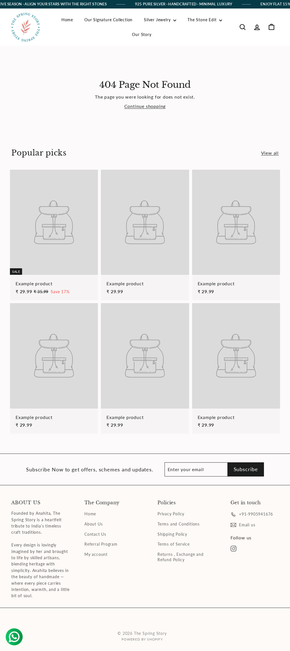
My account (96, 554)
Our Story (141, 34)
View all (270, 153)
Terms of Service (173, 544)
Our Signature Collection (108, 19)
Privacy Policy (170, 513)
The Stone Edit (202, 19)
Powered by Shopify (142, 639)
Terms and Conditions (178, 524)
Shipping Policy (172, 534)
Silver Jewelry (158, 19)
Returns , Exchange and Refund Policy (180, 557)
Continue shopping (145, 106)
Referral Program (101, 544)
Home (67, 19)
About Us (93, 524)
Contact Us (95, 534)
